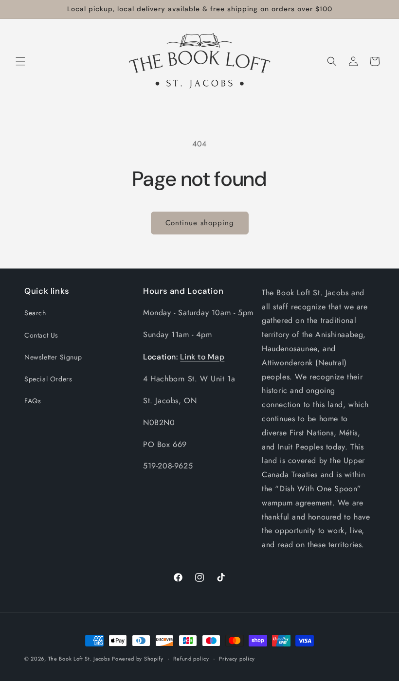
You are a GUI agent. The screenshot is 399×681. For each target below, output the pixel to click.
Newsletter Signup (53, 357)
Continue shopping (199, 222)
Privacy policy (237, 659)
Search (35, 313)
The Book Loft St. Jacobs (79, 659)
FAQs (32, 401)
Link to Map (202, 357)
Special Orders (48, 379)
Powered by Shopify (137, 659)
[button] (20, 61)
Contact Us (41, 335)
